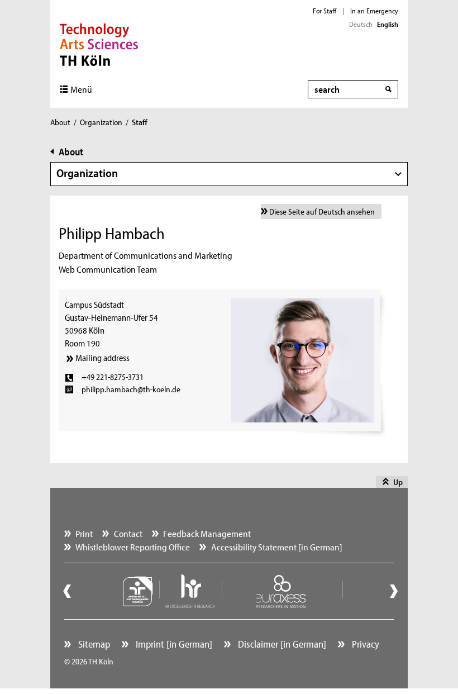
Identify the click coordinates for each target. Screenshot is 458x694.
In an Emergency (374, 10)
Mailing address (102, 357)
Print (84, 533)
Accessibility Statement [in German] (276, 547)
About (60, 122)
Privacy (364, 644)
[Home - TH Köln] (99, 43)
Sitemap (93, 644)
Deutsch (361, 24)
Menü (81, 89)
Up (398, 482)
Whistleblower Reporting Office (132, 547)
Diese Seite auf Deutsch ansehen (322, 211)
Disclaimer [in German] (281, 644)
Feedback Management (207, 533)
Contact (128, 533)
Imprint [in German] (172, 644)
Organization (101, 122)
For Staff (324, 10)
